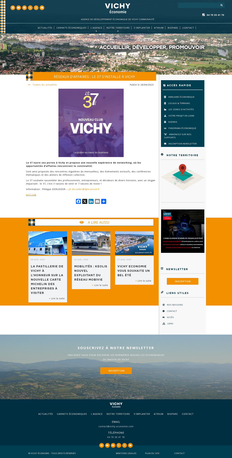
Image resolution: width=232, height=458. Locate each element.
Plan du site (152, 453)
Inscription (183, 281)
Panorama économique (182, 128)
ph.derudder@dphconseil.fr (84, 189)
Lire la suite (58, 298)
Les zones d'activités (181, 109)
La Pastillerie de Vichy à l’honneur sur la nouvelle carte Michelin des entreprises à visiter (47, 279)
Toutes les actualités (44, 84)
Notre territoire (118, 27)
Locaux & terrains (179, 103)
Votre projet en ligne (181, 115)
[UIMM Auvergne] (182, 231)
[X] (85, 202)
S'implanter (142, 27)
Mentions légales (126, 453)
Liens (170, 323)
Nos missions (174, 304)
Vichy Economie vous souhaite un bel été (133, 271)
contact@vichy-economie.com (116, 426)
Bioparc (173, 27)
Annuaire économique (181, 96)
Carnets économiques (71, 27)
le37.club (31, 194)
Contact (188, 27)
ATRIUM (159, 27)
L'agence (96, 27)
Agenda (172, 121)
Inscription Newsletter (182, 143)
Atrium (158, 413)
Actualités (45, 27)
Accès (170, 317)
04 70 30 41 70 (215, 14)
